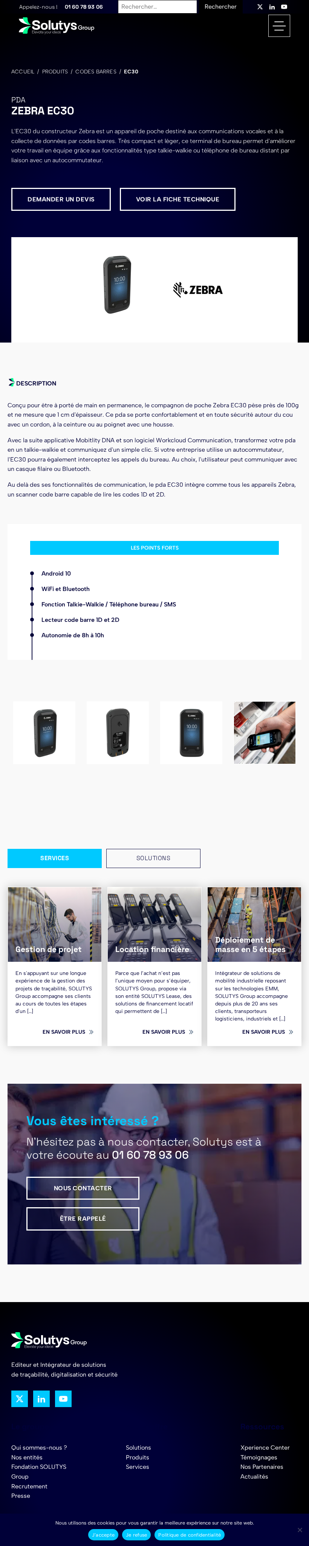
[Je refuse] (299, 1530)
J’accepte (103, 1535)
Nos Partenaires (261, 1466)
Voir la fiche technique (178, 199)
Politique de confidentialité (189, 1535)
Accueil (22, 72)
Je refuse (136, 1535)
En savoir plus (64, 1032)
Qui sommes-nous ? (39, 1447)
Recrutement (29, 1486)
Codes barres (95, 72)
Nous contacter (83, 1188)
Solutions (153, 858)
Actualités (254, 1476)
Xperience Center (265, 1447)
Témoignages (258, 1457)
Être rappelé (83, 1218)
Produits (55, 72)
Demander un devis (61, 199)
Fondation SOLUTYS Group (38, 1471)
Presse (20, 1495)
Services (54, 858)
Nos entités (27, 1457)
